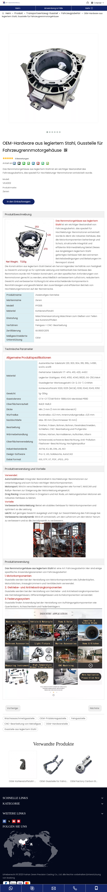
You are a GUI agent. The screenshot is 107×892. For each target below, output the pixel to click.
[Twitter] (9, 821)
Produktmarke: (10, 187)
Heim (17, 8)
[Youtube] (14, 821)
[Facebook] (4, 821)
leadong (11, 877)
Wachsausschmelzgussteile (19, 718)
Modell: (6, 179)
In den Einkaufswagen (18, 201)
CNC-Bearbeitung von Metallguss (22, 723)
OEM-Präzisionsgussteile (53, 718)
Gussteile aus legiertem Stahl (20, 729)
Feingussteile (78, 718)
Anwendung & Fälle (53, 8)
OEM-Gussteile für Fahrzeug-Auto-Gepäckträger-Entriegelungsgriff (53, 781)
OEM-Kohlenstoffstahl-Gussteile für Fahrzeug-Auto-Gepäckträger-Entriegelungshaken (23, 781)
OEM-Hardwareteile (57, 723)
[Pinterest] (18, 821)
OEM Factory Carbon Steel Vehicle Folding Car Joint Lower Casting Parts (84, 781)
